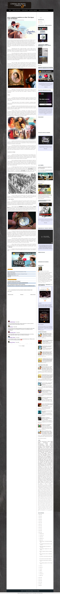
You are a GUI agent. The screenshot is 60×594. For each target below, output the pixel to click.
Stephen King (48, 508)
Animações (45, 467)
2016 (39, 530)
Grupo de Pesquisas (48, 483)
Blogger (23, 345)
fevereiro (41, 573)
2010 (39, 583)
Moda (47, 478)
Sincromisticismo (40, 459)
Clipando (41, 483)
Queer (47, 507)
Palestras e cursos (40, 478)
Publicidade (45, 455)
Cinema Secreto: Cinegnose (29, 590)
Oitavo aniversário (47, 505)
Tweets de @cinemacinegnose (42, 438)
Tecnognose (40, 458)
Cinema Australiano (46, 476)
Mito (46, 461)
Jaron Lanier (43, 490)
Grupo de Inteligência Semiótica (41, 498)
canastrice (50, 501)
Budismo (39, 496)
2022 (39, 520)
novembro (41, 535)
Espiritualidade (40, 467)
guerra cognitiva (49, 472)
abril (40, 570)
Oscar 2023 (51, 491)
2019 (39, 525)
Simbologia (42, 452)
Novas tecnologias (50, 448)
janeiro (40, 575)
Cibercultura (40, 450)
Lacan (52, 493)
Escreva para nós (25, 10)
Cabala (50, 471)
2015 (39, 532)
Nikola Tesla (47, 498)
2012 (39, 580)
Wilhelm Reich (41, 492)
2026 (39, 514)
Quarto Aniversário (44, 507)
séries (52, 460)
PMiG (41, 489)
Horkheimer (39, 472)
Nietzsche (51, 473)
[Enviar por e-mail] (7, 291)
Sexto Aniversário (49, 500)
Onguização (51, 505)
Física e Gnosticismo (41, 465)
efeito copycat (40, 480)
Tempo (46, 458)
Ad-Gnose (45, 480)
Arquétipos (46, 451)
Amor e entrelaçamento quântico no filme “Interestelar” (16, 284)
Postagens (40, 21)
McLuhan (49, 504)
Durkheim (52, 496)
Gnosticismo (40, 444)
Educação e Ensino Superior (42, 473)
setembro (41, 538)
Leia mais (49, 343)
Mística (43, 482)
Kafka (38, 504)
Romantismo (44, 472)
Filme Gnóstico (48, 449)
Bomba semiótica (48, 454)
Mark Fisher (48, 490)
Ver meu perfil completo (42, 282)
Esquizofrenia (41, 469)
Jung (45, 468)
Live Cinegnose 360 (47, 450)
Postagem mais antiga (32, 294)
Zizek (44, 509)
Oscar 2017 (39, 499)
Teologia (52, 470)
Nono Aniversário (43, 505)
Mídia (52, 441)
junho (40, 567)
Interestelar (21, 206)
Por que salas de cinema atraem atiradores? (45, 558)
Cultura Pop (43, 448)
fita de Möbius (30, 168)
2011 (39, 582)
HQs (40, 474)
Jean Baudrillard (48, 457)
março (40, 572)
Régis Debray (44, 508)
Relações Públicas (40, 470)
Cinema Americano (42, 441)
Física (48, 473)
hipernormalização (40, 484)
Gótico (45, 463)
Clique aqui (39, 42)
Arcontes (49, 492)
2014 (39, 577)
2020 (39, 524)
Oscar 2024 (43, 499)
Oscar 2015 (51, 498)
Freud (41, 454)
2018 (39, 527)
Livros (39, 455)
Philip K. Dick (45, 475)
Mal (50, 458)
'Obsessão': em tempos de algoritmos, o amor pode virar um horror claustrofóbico (47, 418)
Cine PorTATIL (48, 496)
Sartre (46, 484)
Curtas (50, 458)
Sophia (45, 469)
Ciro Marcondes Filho (43, 493)
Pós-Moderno (40, 451)
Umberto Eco (51, 482)
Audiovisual (42, 449)
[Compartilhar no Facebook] (10, 291)
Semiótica (48, 446)
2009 (39, 585)
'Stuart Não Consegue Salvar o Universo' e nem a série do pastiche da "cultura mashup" (47, 391)
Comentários (41, 22)
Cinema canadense (50, 468)
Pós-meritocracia (43, 491)
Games (45, 479)
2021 (39, 522)
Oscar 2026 (39, 507)
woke (52, 510)
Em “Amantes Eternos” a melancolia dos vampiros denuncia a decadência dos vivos (21, 285)
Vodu (42, 509)
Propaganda (48, 456)
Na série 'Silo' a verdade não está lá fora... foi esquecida (47, 398)
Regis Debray (40, 508)
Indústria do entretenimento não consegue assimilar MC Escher (18, 282)
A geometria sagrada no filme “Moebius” (14, 281)
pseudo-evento (44, 477)
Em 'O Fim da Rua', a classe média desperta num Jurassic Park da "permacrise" (47, 347)
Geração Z (46, 497)
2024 (39, 517)
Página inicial (21, 294)
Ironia (47, 459)
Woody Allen (41, 501)
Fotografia (48, 474)
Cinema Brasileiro (48, 462)
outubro (41, 536)
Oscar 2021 (47, 506)
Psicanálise (40, 463)
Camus (45, 496)
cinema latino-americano (43, 471)
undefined (47, 343)
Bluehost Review (40, 593)
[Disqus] (21, 308)
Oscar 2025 (51, 506)
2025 (39, 516)
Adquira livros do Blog (16, 10)
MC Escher (23, 170)
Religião (45, 453)
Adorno (45, 458)
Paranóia (41, 461)
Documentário (49, 464)
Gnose (52, 451)
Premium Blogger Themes (35, 593)
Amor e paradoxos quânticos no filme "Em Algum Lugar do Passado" (20, 18)
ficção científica (40, 457)
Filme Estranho (42, 460)
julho (40, 565)
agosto (41, 539)
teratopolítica (49, 510)
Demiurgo (39, 458)
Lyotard (46, 504)
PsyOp (47, 482)
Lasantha (31, 593)
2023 (39, 519)
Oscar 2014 (40, 506)
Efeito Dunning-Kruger (41, 497)
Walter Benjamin (49, 479)
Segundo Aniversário (43, 500)
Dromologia (47, 481)
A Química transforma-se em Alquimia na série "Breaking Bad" (45, 168)
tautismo (45, 466)
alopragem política (46, 501)
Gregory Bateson (50, 497)
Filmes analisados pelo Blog (43, 10)
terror (50, 466)
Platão (51, 478)
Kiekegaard (50, 485)
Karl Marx (48, 465)
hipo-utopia (43, 474)
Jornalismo (45, 442)
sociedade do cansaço (47, 489)
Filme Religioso (40, 479)
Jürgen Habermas (45, 485)
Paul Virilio (50, 475)
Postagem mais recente (10, 294)
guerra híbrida (49, 447)
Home (10, 10)
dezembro (41, 533)
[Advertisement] (30, 14)
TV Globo (51, 453)
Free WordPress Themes (23, 593)
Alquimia (49, 463)
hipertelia (40, 488)
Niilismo (48, 460)
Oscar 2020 (43, 506)
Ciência (52, 459)
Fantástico (40, 447)
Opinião (48, 491)
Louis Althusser (42, 504)
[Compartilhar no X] (9, 291)
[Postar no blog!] (8, 291)
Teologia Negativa (40, 481)
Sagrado (49, 469)
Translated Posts (47, 470)
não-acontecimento (41, 464)
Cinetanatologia (48, 488)
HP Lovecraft (50, 480)
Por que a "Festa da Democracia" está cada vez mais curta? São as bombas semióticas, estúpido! (47, 341)
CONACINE (42, 496)
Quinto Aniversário (51, 507)
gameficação (43, 510)
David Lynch (48, 493)
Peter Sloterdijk (48, 499)
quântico (50, 477)
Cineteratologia (40, 476)
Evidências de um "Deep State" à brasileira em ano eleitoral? (46, 425)
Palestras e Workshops (33, 10)
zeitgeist (44, 488)
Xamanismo (45, 492)
